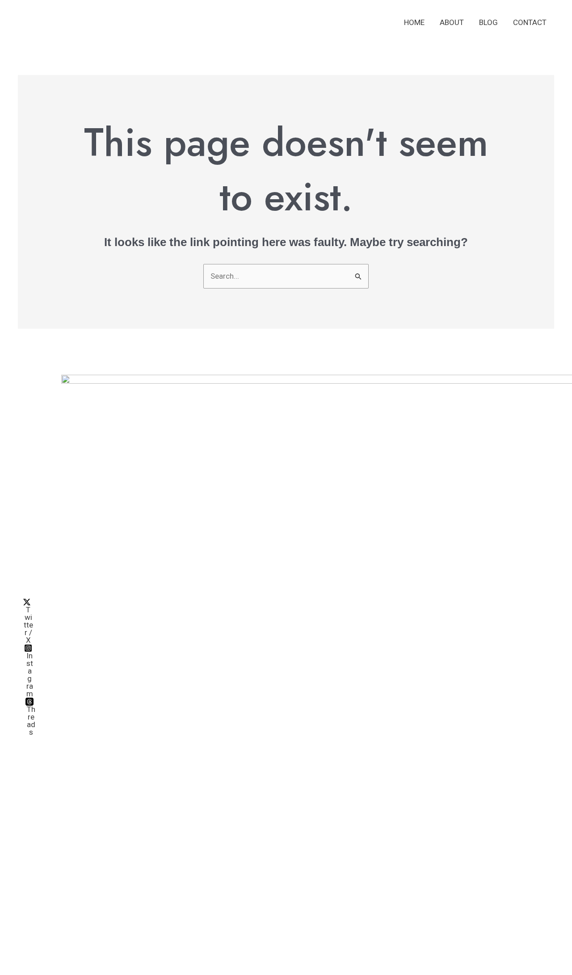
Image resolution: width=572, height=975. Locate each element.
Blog (488, 22)
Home (414, 22)
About (452, 22)
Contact (530, 22)
